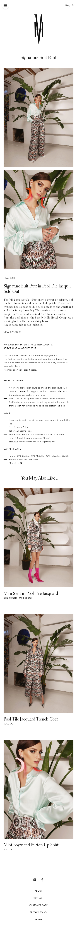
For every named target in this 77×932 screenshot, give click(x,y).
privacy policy (38, 912)
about (38, 890)
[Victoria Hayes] (38, 29)
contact (38, 897)
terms (38, 919)
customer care (38, 905)
